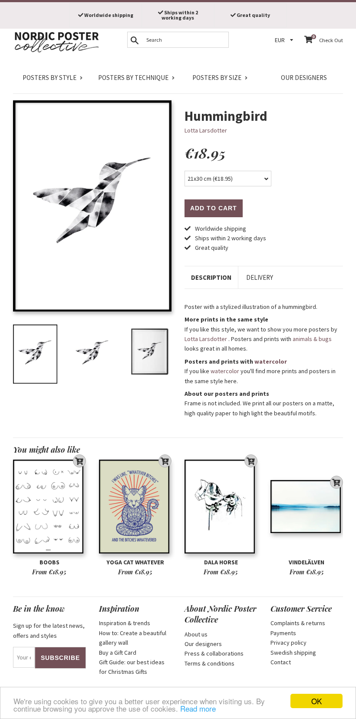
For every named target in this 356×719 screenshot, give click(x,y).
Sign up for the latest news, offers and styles (49, 630)
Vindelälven (306, 562)
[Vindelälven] (306, 506)
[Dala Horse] (221, 506)
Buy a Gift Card (117, 652)
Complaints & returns (297, 623)
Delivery (259, 277)
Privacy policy (288, 642)
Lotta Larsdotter (206, 130)
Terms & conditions (209, 663)
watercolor (270, 361)
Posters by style (49, 77)
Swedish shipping (293, 652)
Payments (283, 633)
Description (211, 277)
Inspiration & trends (124, 623)
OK (316, 701)
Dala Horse (221, 562)
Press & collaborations (214, 653)
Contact (280, 662)
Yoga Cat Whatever (135, 562)
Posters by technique (133, 77)
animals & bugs (312, 339)
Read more (198, 708)
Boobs (49, 562)
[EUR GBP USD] (285, 40)
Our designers (304, 77)
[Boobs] (49, 506)
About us (196, 634)
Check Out (331, 40)
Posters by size (216, 77)
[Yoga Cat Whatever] (135, 506)
